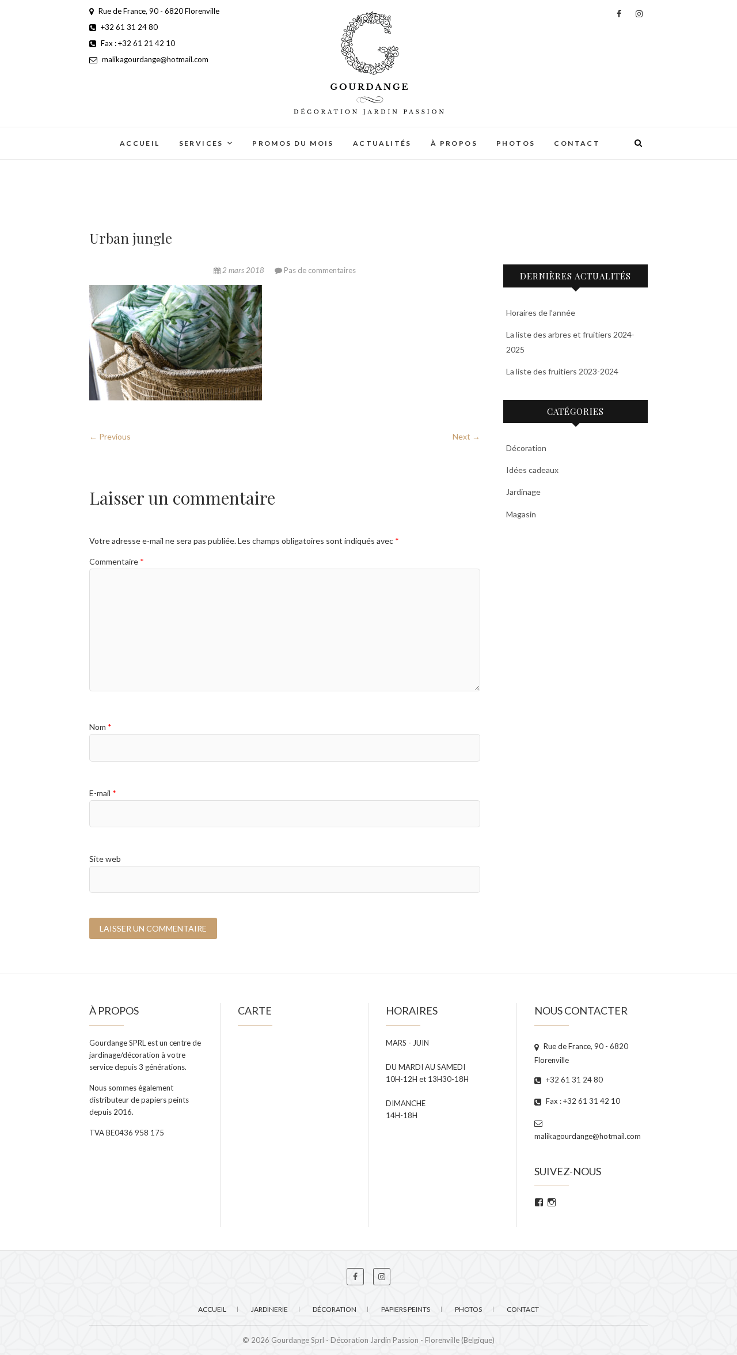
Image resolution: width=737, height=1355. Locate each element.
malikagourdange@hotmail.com (154, 59)
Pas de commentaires (320, 270)
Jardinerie (269, 1309)
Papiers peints (405, 1309)
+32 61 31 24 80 (128, 27)
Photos (515, 143)
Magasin (521, 514)
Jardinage (523, 492)
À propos (454, 143)
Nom (100, 727)
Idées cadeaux (532, 470)
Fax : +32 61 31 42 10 (582, 1101)
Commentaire (116, 561)
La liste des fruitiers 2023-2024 (562, 371)
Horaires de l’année (540, 312)
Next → (466, 436)
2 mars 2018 (243, 270)
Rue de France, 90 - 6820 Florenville (158, 11)
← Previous (110, 436)
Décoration (526, 448)
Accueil (140, 143)
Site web (105, 859)
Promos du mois (293, 143)
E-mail (102, 793)
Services (201, 143)
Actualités (382, 143)
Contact (577, 143)
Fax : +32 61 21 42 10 (137, 43)
